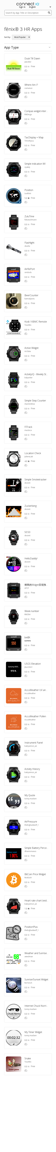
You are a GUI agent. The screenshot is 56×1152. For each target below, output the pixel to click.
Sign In (22, 7)
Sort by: (7, 37)
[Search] (50, 13)
